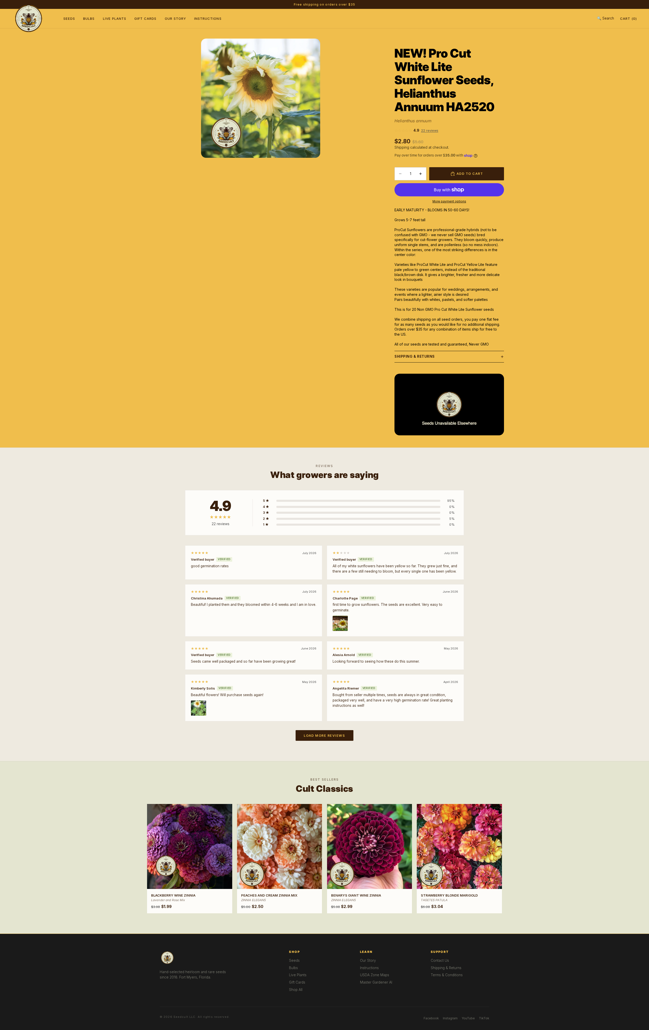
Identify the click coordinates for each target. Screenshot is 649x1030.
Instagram (450, 1018)
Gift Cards (145, 18)
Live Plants (115, 18)
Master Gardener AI (376, 982)
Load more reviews (324, 735)
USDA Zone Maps (374, 975)
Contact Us (440, 960)
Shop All (295, 990)
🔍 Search (605, 18)
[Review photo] (340, 623)
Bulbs (89, 18)
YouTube (468, 1018)
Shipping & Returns (414, 356)
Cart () (628, 18)
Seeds (69, 18)
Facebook (431, 1018)
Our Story (175, 18)
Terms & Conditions (447, 975)
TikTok (484, 1018)
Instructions (208, 18)
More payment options (449, 201)
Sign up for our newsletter (356, 4)
